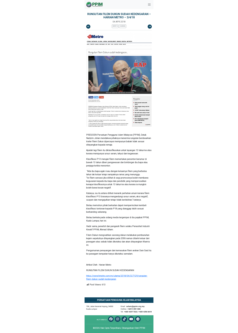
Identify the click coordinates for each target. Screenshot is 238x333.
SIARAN (122, 26)
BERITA (115, 26)
